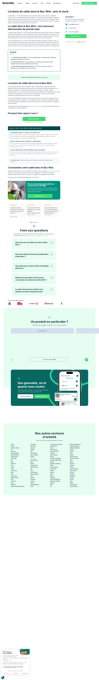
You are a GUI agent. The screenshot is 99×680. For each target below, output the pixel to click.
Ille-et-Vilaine (34, 472)
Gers (12, 474)
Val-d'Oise (33, 446)
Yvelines (52, 453)
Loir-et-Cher (14, 470)
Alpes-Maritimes (35, 484)
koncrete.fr (12, 161)
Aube (71, 481)
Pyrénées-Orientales (55, 458)
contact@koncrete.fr (31, 235)
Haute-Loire (53, 468)
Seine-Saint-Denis (74, 446)
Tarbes (71, 482)
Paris (71, 453)
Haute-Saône (14, 456)
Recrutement (57, 3)
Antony (12, 444)
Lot (31, 468)
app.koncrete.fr (52, 171)
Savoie (71, 454)
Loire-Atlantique (74, 468)
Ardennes (13, 484)
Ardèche (52, 482)
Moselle (41, 106)
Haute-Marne (34, 465)
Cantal (71, 479)
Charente (13, 481)
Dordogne (72, 475)
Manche (72, 465)
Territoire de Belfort (75, 447)
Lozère (12, 467)
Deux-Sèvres (34, 453)
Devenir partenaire (25, 396)
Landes (52, 470)
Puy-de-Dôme (34, 460)
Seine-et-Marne (15, 453)
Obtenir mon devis (34, 119)
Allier (51, 484)
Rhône (52, 456)
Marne (52, 465)
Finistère (72, 474)
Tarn (32, 451)
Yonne (51, 447)
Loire (12, 465)
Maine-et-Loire (34, 467)
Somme (72, 451)
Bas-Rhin (33, 458)
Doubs (71, 467)
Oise (12, 461)
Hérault (52, 472)
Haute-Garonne (35, 474)
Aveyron (33, 481)
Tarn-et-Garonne (54, 451)
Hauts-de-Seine (15, 447)
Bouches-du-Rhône (55, 481)
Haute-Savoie (53, 454)
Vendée (32, 449)
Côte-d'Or (52, 477)
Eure (32, 475)
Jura (12, 460)
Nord (32, 461)
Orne (71, 460)
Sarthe (32, 456)
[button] (20, 3)
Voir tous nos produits (49, 359)
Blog (42, 3)
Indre (12, 472)
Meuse (32, 463)
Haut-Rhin (32, 106)
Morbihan (13, 463)
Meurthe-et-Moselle (55, 463)
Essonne (33, 447)
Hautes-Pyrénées (74, 458)
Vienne (12, 446)
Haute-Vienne (53, 449)
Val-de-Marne (53, 446)
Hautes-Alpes (73, 484)
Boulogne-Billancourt (75, 444)
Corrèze (72, 477)
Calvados (33, 479)
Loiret (12, 468)
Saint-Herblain (73, 486)
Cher (12, 479)
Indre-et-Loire (73, 470)
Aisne (32, 486)
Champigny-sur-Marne (56, 444)
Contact (48, 3)
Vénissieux (33, 444)
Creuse (32, 477)
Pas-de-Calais (34, 454)
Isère (32, 470)
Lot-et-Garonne (54, 467)
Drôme (52, 475)
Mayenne (72, 463)
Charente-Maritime (55, 479)
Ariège (32, 482)
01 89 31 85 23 (44, 235)
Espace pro (76, 3)
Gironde (72, 472)
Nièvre (71, 461)
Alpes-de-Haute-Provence (17, 486)
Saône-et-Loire (73, 456)
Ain (51, 486)
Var (12, 449)
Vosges (72, 449)
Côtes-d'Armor (14, 477)
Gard (51, 474)
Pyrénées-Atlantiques (55, 460)
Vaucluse (13, 451)
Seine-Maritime (15, 454)
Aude (12, 482)
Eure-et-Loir (14, 475)
